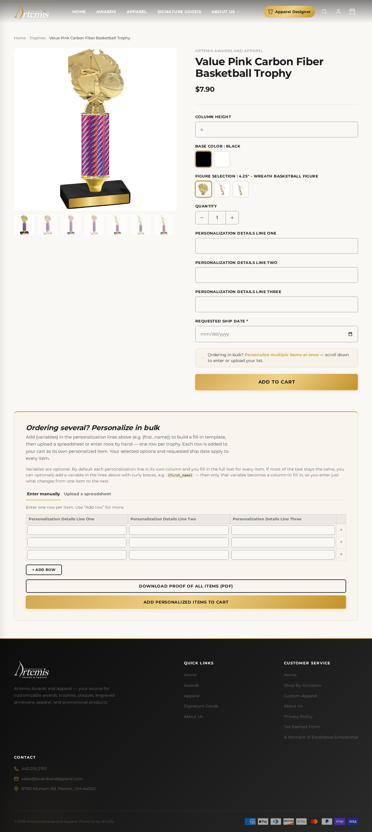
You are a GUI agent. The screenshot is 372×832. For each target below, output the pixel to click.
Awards (106, 11)
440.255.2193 (34, 768)
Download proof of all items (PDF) (186, 586)
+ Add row (44, 569)
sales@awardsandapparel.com (52, 778)
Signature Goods (179, 11)
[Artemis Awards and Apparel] (31, 12)
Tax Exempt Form (302, 727)
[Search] (324, 11)
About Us (223, 11)
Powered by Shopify (96, 821)
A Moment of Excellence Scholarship (321, 737)
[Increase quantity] (232, 217)
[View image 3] (70, 224)
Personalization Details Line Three (238, 291)
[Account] (338, 11)
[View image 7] (163, 224)
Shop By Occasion (302, 685)
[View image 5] (117, 224)
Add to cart (276, 382)
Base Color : (217, 146)
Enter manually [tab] (43, 493)
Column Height (213, 116)
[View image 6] (140, 224)
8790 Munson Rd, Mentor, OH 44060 (59, 789)
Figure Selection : (256, 176)
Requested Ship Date (221, 321)
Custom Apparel (300, 695)
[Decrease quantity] (202, 217)
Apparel (137, 11)
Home (79, 11)
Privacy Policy (298, 716)
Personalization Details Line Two (236, 262)
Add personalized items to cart (186, 602)
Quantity (206, 206)
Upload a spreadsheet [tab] (87, 493)
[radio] (203, 159)
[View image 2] (47, 224)
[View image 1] (24, 224)
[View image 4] (94, 224)
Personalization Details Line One (235, 233)
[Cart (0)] (352, 11)
